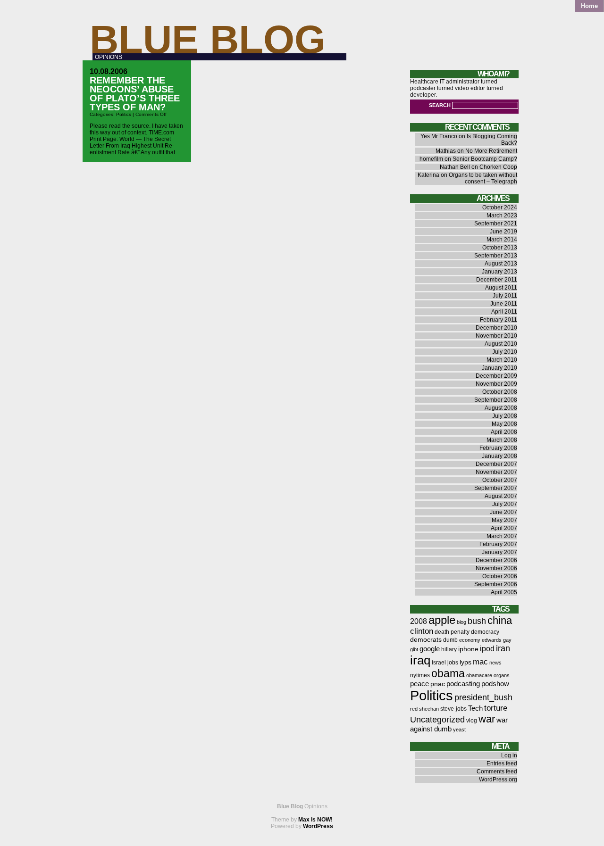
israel (439, 662)
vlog (471, 720)
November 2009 (496, 384)
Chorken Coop (498, 167)
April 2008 (504, 432)
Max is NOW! (315, 819)
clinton (421, 631)
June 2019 (503, 231)
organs (502, 675)
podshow (495, 684)
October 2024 (499, 207)
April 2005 (504, 592)
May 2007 (504, 520)
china (499, 620)
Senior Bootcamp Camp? (485, 159)
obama (448, 673)
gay (507, 640)
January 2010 (499, 368)
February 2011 (498, 319)
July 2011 (505, 295)
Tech (475, 708)
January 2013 (499, 271)
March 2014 (502, 239)
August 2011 (501, 287)
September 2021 (495, 223)
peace (419, 684)
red (414, 709)
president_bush (483, 697)
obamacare (479, 675)
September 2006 (495, 584)
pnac (437, 684)
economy (469, 640)
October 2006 (499, 576)
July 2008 (504, 416)
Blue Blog (208, 39)
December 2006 (496, 560)
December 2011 (496, 279)
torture (495, 708)
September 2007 (495, 488)
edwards (492, 640)
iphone (468, 649)
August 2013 (501, 263)
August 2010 (501, 343)
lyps (465, 662)
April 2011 (504, 311)
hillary (449, 649)
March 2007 (502, 536)
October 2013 (499, 247)
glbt (414, 649)
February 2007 (498, 544)
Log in (509, 755)
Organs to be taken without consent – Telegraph (483, 178)
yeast (459, 729)
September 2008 (495, 400)
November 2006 (496, 568)
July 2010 (504, 351)
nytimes (420, 675)
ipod (487, 649)
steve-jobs (453, 708)
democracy (485, 632)
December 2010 (496, 327)
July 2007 (504, 504)
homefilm (431, 159)
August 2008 (501, 408)
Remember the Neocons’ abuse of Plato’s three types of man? (135, 93)
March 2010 (502, 360)
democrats (426, 639)
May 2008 (504, 424)
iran (503, 648)
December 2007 (496, 464)
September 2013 (495, 255)
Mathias (446, 151)
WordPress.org (498, 779)
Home (589, 5)
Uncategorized (437, 719)
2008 (418, 621)
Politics (123, 114)
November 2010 (496, 335)
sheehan (429, 709)
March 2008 (502, 440)
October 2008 (499, 392)
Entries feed (502, 763)
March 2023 (502, 215)
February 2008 (498, 448)
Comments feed (497, 771)
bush (477, 621)
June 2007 (503, 512)
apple (441, 620)
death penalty (452, 632)
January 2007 (499, 552)
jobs (452, 662)
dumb (450, 640)
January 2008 (499, 456)
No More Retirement (491, 151)
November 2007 (496, 472)
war (486, 719)
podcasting (463, 684)
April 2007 (504, 528)
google (429, 649)
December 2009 (496, 376)
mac (480, 661)
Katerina (428, 175)
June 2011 (503, 303)
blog (461, 622)
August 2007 (501, 496)
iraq (420, 660)
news (495, 662)
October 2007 (499, 480)
